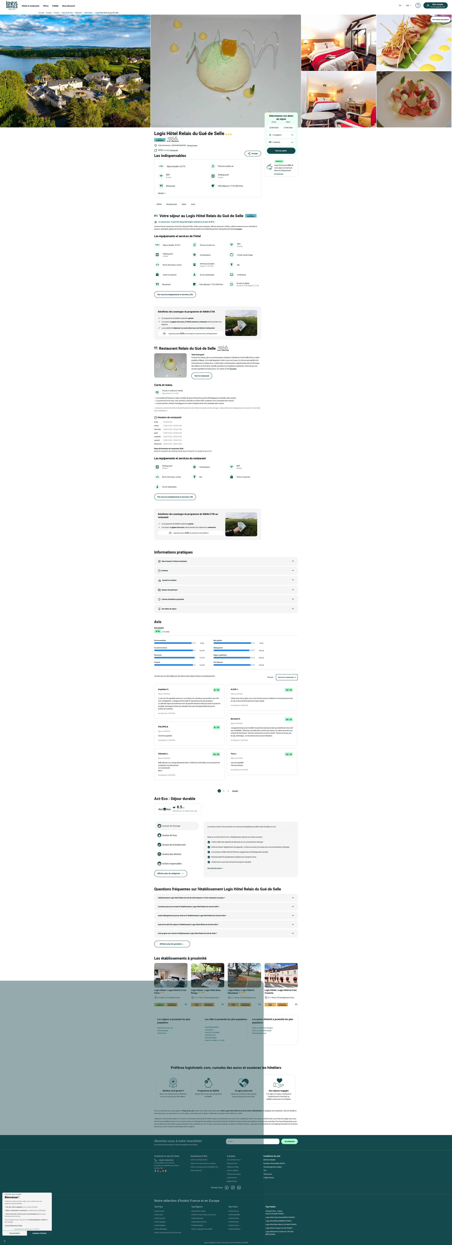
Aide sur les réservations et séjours (203, 1163)
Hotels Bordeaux (234, 1229)
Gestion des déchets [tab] (171, 854)
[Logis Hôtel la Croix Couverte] (281, 975)
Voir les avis (174, 150)
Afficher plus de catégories (168, 873)
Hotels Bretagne (197, 1225)
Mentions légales (269, 1160)
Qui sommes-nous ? (234, 1160)
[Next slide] (183, 365)
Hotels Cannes (233, 1225)
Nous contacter (196, 1170)
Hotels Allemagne (160, 1229)
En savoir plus (278, 174)
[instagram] (233, 1187)
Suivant (233, 791)
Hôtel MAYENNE (211, 1038)
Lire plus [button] (239, 229)
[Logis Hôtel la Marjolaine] (244, 975)
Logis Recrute (232, 1177)
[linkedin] (239, 1187)
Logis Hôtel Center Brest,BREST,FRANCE (280, 1217)
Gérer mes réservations (199, 1160)
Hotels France (159, 1211)
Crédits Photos (268, 1177)
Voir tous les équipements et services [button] (175, 294)
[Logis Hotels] (12, 5)
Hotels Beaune (233, 1222)
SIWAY (246, 1242)
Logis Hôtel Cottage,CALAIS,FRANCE (278, 1228)
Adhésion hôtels (233, 1167)
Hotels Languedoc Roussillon (201, 1229)
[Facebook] (227, 1187)
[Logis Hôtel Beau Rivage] (207, 975)
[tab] (167, 376)
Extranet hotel (232, 1163)
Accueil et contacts (169, 580)
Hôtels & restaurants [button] (30, 6)
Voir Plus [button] (161, 193)
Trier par (270, 677)
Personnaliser (14, 1233)
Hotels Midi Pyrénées (198, 1222)
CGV (264, 1170)
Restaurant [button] (171, 204)
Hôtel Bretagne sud (259, 1033)
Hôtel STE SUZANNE (212, 1032)
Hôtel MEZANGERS (212, 1027)
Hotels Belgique (159, 1225)
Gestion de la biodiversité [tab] (174, 844)
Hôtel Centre (161, 1033)
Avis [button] (193, 204)
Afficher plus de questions (171, 944)
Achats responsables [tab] (172, 863)
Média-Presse (232, 1181)
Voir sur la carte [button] (192, 145)
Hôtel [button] (159, 204)
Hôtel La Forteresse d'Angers (262, 1028)
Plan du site (267, 1174)
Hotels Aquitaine (197, 1218)
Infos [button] (184, 204)
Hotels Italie (158, 1214)
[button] (4, 1241)
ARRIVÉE (274, 122)
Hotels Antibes (233, 1218)
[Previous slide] (157, 365)
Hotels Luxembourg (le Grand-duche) (167, 1232)
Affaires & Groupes (234, 1174)
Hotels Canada (159, 1218)
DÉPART (288, 122)
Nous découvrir (68, 6)
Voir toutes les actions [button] (214, 868)
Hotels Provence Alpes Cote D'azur (203, 1214)
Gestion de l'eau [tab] (169, 835)
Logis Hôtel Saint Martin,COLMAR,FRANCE (281, 1224)
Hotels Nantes (233, 1211)
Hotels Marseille (234, 1214)
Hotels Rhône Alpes (198, 1211)
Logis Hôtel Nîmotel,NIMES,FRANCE (278, 1221)
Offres (45, 6)
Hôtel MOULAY (210, 1035)
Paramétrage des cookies (272, 1167)
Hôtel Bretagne (162, 1030)
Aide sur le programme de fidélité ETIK (204, 1167)
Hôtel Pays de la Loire (165, 1028)
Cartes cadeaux (232, 1170)
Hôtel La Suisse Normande (261, 1030)
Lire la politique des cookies (13, 1225)
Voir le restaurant (201, 376)
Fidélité (55, 6)
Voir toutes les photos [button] (440, 19)
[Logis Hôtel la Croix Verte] (171, 975)
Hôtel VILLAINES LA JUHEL (215, 1040)
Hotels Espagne (160, 1222)
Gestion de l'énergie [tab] (171, 825)
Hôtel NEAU (209, 1030)
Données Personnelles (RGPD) (274, 1163)
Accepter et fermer (39, 1233)
